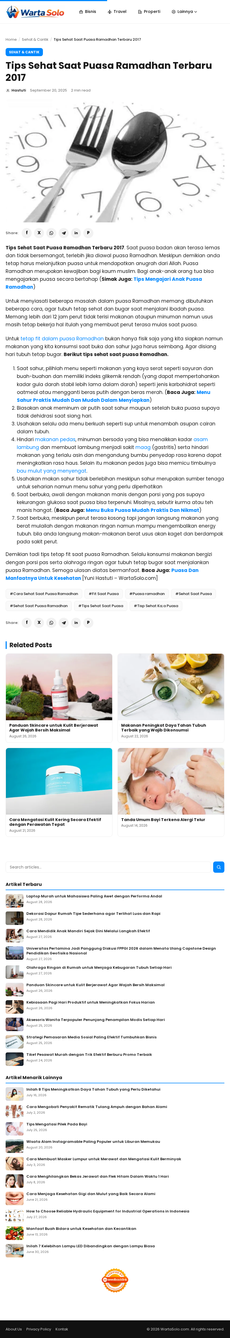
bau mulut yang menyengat (51, 471)
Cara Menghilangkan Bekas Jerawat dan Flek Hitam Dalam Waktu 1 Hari (97, 1176)
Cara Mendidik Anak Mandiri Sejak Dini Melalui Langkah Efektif (88, 931)
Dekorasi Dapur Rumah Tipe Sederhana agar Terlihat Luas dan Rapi (93, 913)
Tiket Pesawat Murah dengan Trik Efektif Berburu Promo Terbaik (89, 1054)
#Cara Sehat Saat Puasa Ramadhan (44, 593)
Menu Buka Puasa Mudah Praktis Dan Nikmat (142, 510)
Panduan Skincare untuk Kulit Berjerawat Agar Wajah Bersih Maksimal (53, 727)
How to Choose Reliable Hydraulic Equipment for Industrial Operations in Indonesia (107, 1211)
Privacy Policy (38, 1329)
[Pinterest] (88, 233)
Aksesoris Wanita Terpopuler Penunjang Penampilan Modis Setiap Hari (95, 1020)
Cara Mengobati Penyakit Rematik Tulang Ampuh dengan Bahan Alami (96, 1107)
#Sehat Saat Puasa (193, 593)
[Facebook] (27, 233)
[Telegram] (64, 233)
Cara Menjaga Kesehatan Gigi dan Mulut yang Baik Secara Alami (90, 1194)
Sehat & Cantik (35, 39)
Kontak (62, 1329)
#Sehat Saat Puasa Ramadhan (39, 605)
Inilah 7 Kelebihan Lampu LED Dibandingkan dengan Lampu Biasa (90, 1246)
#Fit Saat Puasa (104, 593)
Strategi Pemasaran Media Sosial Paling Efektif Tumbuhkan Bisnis (91, 1037)
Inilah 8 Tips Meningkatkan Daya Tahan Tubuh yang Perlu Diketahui (93, 1089)
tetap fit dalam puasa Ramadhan (62, 338)
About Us (14, 1329)
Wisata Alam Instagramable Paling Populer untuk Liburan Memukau (93, 1141)
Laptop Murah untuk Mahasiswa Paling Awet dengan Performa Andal (94, 896)
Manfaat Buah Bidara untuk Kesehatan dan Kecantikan (81, 1229)
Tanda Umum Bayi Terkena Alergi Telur (163, 819)
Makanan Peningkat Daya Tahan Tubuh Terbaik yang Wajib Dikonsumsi (163, 727)
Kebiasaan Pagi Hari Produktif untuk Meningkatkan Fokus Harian (90, 1002)
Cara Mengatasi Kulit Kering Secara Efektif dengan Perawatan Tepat (55, 822)
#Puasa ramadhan (147, 593)
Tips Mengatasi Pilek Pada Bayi (56, 1124)
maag (143, 447)
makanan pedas (55, 439)
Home (11, 39)
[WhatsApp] (51, 233)
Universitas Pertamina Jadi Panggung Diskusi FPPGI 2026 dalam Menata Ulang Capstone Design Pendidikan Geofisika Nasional (121, 951)
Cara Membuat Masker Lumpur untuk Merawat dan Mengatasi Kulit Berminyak (103, 1159)
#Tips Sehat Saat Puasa (100, 605)
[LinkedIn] (76, 233)
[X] (39, 233)
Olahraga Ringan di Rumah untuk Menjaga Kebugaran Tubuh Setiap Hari (99, 967)
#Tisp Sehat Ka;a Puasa (156, 605)
